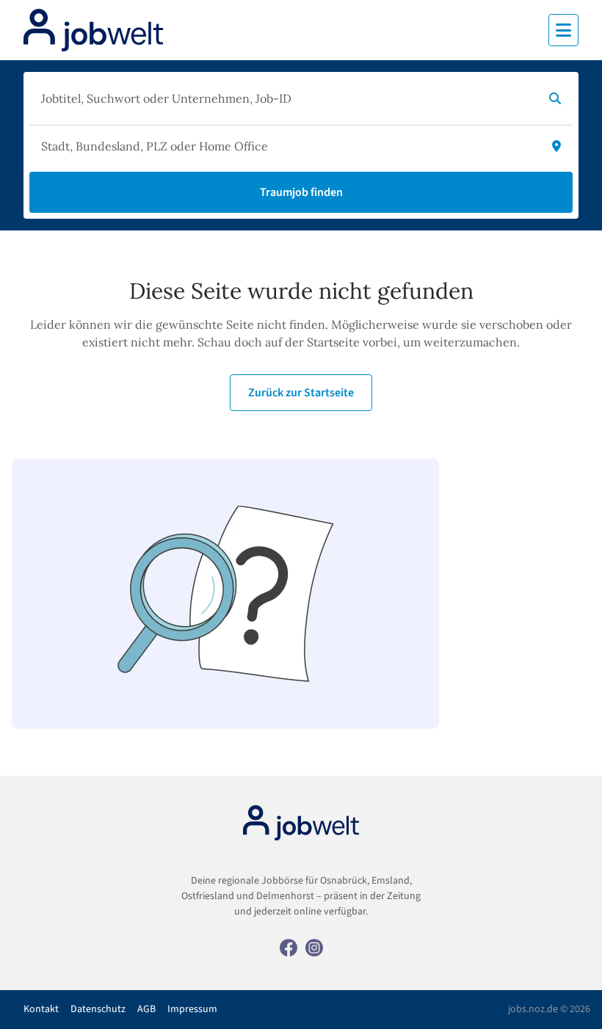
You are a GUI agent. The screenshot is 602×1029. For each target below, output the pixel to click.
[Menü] (563, 30)
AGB (146, 1009)
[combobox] (286, 98)
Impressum (192, 1009)
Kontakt (41, 1009)
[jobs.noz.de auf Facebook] (288, 947)
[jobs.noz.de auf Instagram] (314, 947)
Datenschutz (98, 1009)
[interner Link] (93, 30)
